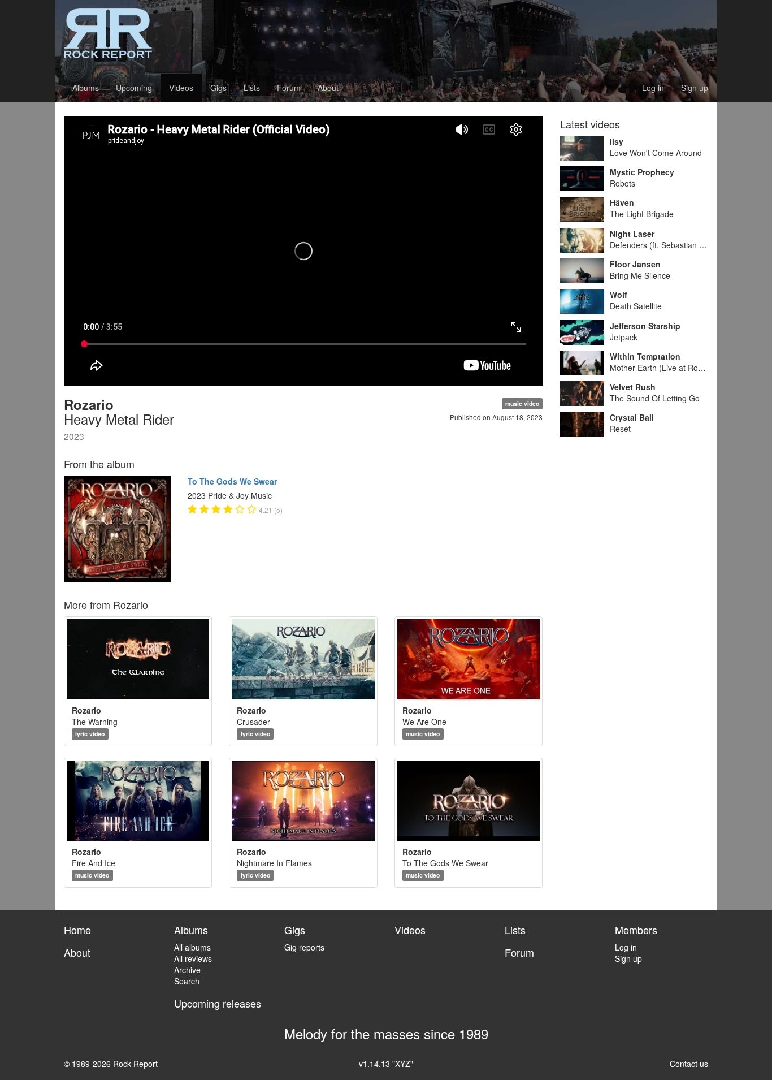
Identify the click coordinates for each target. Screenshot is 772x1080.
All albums (192, 947)
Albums (85, 87)
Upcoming (134, 87)
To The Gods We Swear (232, 481)
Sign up (694, 87)
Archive (187, 969)
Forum (289, 87)
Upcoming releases (217, 1003)
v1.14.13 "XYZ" (386, 1063)
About (328, 87)
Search (186, 981)
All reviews (193, 958)
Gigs (218, 87)
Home (77, 929)
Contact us (689, 1063)
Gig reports (304, 947)
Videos (181, 87)
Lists (252, 87)
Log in (653, 87)
